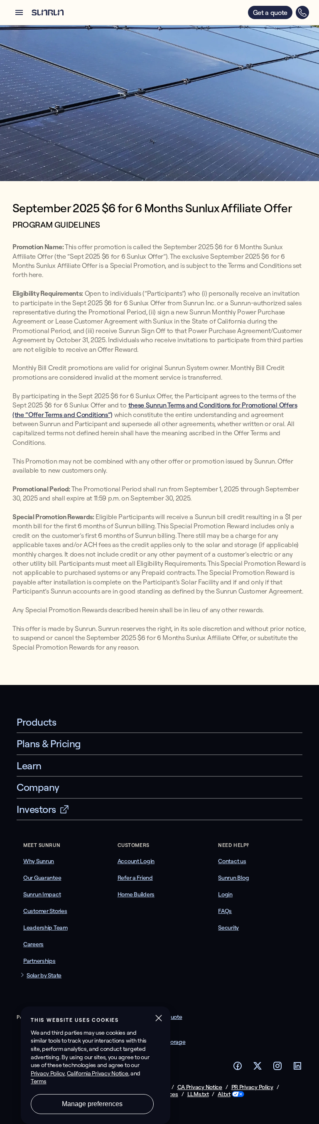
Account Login (136, 861)
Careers (33, 944)
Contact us (232, 861)
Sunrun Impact (42, 894)
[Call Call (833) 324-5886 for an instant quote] (302, 12)
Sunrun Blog (233, 877)
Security (228, 927)
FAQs (225, 911)
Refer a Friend (135, 877)
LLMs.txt (198, 1094)
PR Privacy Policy (252, 1087)
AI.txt (224, 1094)
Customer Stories (45, 911)
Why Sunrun (38, 861)
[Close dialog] (312, 1117)
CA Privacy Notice (199, 1087)
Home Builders (136, 894)
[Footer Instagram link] (277, 1068)
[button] (19, 12)
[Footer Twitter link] (258, 1068)
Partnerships (39, 960)
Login (225, 894)
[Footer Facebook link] (238, 1068)
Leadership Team (45, 927)
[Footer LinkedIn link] (297, 1068)
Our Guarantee (42, 877)
